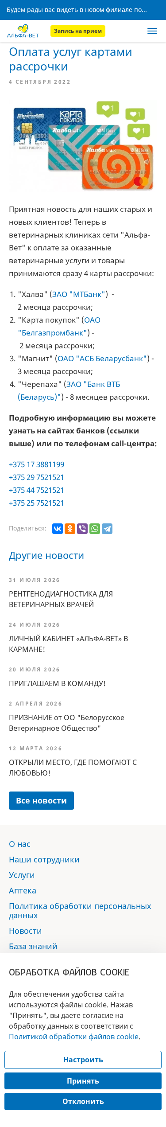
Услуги (22, 875)
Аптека (22, 890)
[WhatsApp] (94, 528)
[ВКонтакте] (57, 528)
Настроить (83, 1060)
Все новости (41, 800)
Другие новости (46, 555)
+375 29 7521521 (36, 477)
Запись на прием (78, 31)
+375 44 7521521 (36, 490)
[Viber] (82, 528)
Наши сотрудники (44, 859)
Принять (83, 1081)
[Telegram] (107, 528)
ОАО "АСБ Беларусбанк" (102, 358)
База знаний (33, 946)
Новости (25, 930)
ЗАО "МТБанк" (78, 294)
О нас (20, 843)
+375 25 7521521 (36, 503)
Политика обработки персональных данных (80, 910)
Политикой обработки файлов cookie (74, 1036)
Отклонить (83, 1101)
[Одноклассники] (70, 528)
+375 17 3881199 (36, 464)
